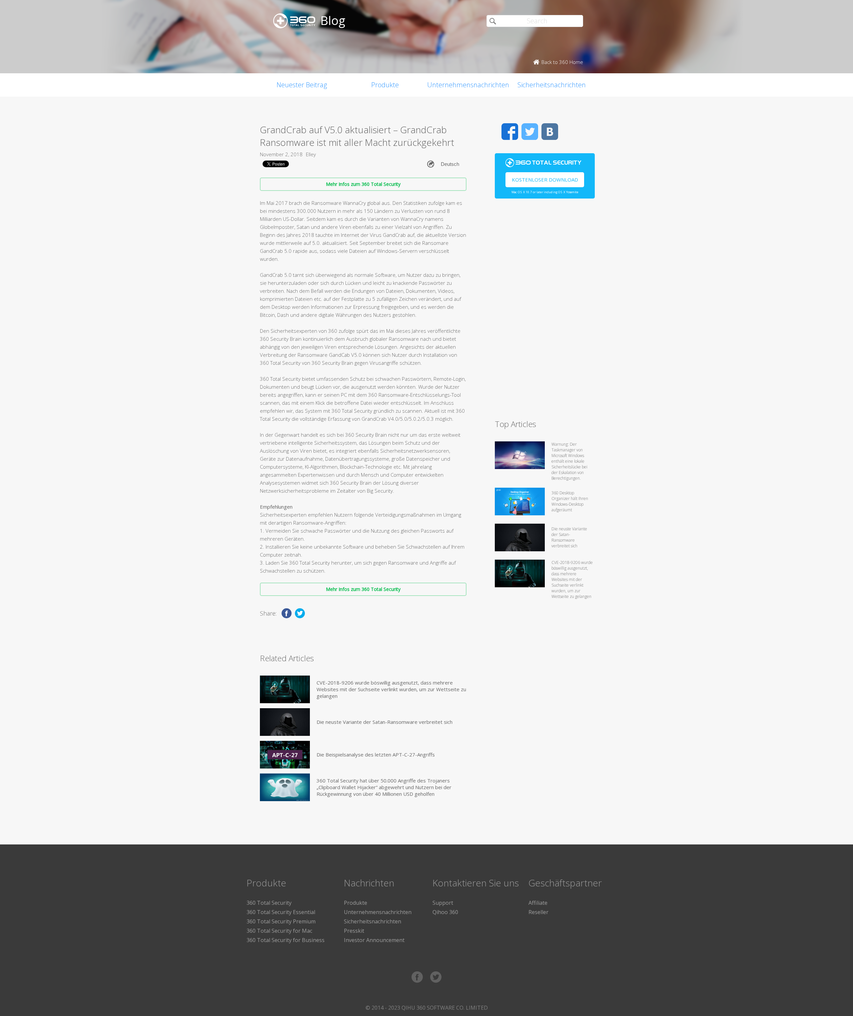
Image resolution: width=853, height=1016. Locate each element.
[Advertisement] (545, 312)
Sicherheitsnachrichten (551, 84)
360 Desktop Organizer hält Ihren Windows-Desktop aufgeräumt (569, 501)
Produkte (385, 84)
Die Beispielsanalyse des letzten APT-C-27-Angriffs (376, 754)
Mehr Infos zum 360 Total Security (363, 184)
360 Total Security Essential (281, 912)
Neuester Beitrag (302, 84)
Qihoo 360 (445, 912)
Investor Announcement (374, 940)
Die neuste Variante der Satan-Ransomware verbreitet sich (384, 722)
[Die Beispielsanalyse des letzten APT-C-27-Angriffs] (285, 754)
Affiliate (537, 902)
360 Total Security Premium (281, 921)
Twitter (529, 131)
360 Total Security (269, 902)
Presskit (354, 930)
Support (442, 902)
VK (549, 131)
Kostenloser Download (545, 179)
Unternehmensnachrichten (468, 84)
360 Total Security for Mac (279, 930)
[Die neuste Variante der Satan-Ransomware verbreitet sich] (285, 722)
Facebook (509, 131)
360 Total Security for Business (286, 940)
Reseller (538, 912)
